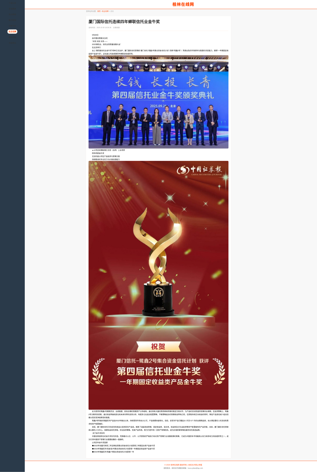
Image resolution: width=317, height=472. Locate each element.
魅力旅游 (12, 20)
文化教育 (12, 9)
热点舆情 (12, 14)
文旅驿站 (12, 43)
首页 (99, 11)
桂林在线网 (183, 4)
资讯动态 (12, 37)
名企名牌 (12, 31)
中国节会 (12, 26)
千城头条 (12, 3)
